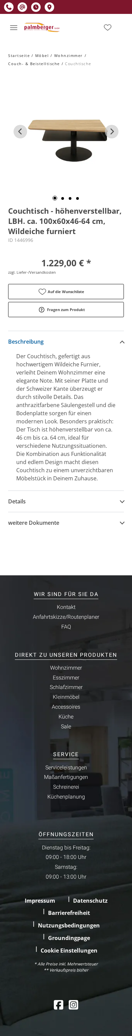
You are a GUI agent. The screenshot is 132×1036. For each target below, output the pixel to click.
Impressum (40, 900)
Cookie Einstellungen (69, 950)
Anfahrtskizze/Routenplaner (66, 617)
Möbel (42, 55)
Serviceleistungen (66, 768)
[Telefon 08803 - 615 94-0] (9, 7)
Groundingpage (69, 938)
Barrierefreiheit (69, 913)
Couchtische (78, 63)
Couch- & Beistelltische (34, 63)
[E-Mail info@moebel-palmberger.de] (22, 7)
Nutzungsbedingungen (69, 925)
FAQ (66, 627)
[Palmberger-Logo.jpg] (42, 27)
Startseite (19, 55)
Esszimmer (66, 678)
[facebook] (58, 1004)
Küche (66, 717)
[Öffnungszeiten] (36, 7)
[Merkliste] (107, 27)
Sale (66, 727)
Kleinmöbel (66, 697)
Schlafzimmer (66, 687)
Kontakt (66, 607)
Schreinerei (66, 787)
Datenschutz (90, 900)
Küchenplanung (66, 797)
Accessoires (66, 707)
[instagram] (73, 1004)
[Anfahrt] (49, 7)
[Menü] (13, 27)
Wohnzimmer (68, 55)
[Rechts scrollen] (111, 131)
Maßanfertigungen (66, 777)
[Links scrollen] (20, 131)
